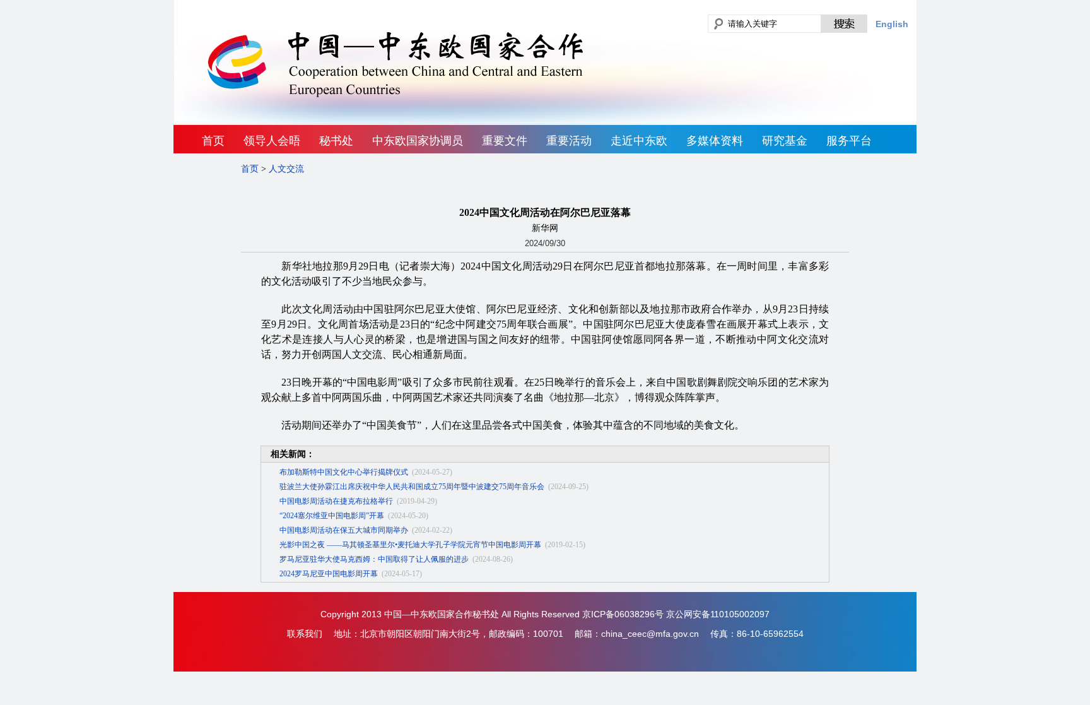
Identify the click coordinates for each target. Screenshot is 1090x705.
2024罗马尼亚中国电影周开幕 (328, 573)
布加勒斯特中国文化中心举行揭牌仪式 (343, 472)
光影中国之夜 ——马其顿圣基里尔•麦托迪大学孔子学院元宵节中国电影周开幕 (410, 544)
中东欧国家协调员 (417, 140)
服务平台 (849, 140)
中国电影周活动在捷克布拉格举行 (336, 501)
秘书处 (336, 140)
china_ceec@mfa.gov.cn (650, 634)
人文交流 (286, 169)
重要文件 (504, 140)
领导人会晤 (271, 140)
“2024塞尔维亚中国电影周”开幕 (331, 515)
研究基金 (784, 140)
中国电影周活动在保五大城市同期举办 (343, 530)
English (892, 24)
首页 (213, 140)
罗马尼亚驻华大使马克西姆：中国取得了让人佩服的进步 (374, 559)
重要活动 (569, 140)
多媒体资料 (714, 140)
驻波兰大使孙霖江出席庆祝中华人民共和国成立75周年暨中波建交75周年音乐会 (411, 486)
